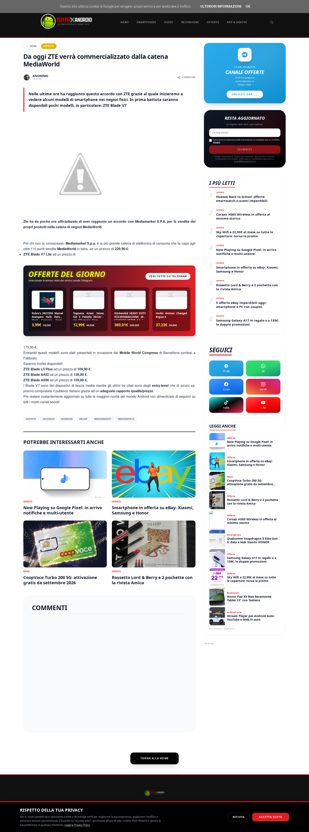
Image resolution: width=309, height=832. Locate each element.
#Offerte (31, 418)
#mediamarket (102, 418)
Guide (168, 22)
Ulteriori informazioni (220, 6)
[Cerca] (272, 22)
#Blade (83, 418)
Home (31, 46)
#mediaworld (126, 418)
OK (248, 6)
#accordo (48, 418)
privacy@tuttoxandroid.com (245, 161)
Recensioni (190, 22)
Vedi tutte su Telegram (168, 276)
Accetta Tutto (270, 817)
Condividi (188, 77)
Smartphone (146, 22)
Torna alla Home (154, 758)
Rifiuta (238, 817)
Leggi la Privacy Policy (77, 825)
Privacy (216, 142)
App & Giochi (237, 22)
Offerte (213, 22)
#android (67, 418)
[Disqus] (109, 671)
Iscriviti (245, 149)
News (124, 22)
